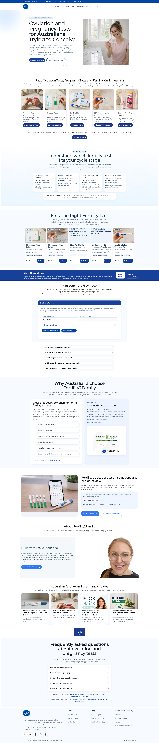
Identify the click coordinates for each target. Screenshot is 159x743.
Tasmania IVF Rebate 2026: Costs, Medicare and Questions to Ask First (123, 613)
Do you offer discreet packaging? (60, 673)
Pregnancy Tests (73, 718)
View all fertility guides (79, 632)
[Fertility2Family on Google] (30, 734)
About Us (118, 715)
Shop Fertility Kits (77, 125)
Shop (57, 6)
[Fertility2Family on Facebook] (35, 734)
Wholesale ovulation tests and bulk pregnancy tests (47, 460)
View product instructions (111, 514)
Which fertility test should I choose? (61, 683)
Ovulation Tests (72, 715)
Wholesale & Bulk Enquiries (123, 726)
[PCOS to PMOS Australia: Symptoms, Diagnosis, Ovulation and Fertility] (94, 601)
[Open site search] (130, 6)
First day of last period (48, 316)
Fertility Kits (71, 722)
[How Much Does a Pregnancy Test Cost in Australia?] (64, 601)
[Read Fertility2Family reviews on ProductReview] (46, 734)
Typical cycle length (85, 316)
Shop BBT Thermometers (103, 125)
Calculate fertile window (50, 330)
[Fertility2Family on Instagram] (41, 734)
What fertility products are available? (61, 688)
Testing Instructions (132, 275)
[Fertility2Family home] (26, 7)
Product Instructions (84, 6)
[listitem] (35, 245)
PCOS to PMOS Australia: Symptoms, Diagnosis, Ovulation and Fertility (91, 613)
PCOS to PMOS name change (114, 590)
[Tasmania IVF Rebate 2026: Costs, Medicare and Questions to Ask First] (124, 601)
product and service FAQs (77, 694)
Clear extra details (69, 330)
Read (46, 623)
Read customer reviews (94, 422)
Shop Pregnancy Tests (56, 60)
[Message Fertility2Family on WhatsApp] (25, 734)
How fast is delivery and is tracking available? (64, 678)
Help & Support (68, 6)
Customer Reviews (121, 718)
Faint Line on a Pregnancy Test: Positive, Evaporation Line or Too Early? (35, 613)
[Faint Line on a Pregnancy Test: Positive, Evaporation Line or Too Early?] (35, 601)
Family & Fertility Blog (98, 722)
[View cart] (134, 6)
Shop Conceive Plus (125, 125)
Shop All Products (79, 137)
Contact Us (99, 6)
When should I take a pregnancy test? (61, 668)
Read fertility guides (90, 514)
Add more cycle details (50, 325)
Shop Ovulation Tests (37, 60)
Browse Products (120, 275)
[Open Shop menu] (59, 6)
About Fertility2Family (30, 567)
